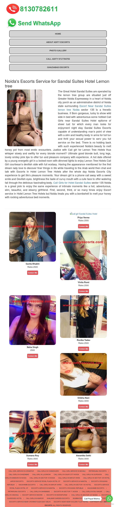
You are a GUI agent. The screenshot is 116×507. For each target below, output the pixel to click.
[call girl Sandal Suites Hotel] (32, 236)
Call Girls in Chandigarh (48, 471)
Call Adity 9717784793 (58, 59)
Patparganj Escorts (98, 471)
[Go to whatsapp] (109, 498)
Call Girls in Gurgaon (92, 474)
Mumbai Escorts (80, 498)
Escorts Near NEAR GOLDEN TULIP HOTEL (71, 501)
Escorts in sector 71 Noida (66, 491)
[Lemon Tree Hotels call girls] (32, 319)
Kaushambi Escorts (27, 484)
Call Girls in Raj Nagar (92, 491)
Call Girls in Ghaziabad (19, 474)
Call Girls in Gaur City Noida (66, 474)
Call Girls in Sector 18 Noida (42, 478)
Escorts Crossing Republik (71, 488)
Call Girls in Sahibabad (40, 491)
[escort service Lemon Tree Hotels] (83, 316)
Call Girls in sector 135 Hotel (96, 478)
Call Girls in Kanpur (35, 498)
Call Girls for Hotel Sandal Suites (72, 182)
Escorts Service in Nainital (75, 481)
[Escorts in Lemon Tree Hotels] (83, 373)
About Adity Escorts (58, 42)
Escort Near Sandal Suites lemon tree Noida (84, 107)
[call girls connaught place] (83, 254)
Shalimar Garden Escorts (58, 498)
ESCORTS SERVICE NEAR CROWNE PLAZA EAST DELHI (30, 501)
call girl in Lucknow (41, 474)
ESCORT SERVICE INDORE (32, 495)
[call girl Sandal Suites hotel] (83, 213)
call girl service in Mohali (73, 471)
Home (58, 34)
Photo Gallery (58, 50)
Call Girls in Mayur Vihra (69, 478)
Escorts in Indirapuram (57, 495)
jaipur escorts (16, 481)
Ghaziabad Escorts (58, 67)
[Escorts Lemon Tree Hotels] (32, 431)
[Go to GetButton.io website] (109, 504)
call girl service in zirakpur (21, 471)
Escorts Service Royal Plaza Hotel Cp (43, 481)
